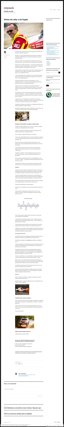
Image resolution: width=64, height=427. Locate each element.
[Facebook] (59, 422)
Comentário (39, 395)
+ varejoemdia (49, 77)
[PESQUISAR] (59, 72)
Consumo (48, 62)
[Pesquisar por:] (52, 72)
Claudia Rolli (6, 54)
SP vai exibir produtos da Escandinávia (52, 54)
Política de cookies (24, 425)
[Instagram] (55, 422)
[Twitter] (57, 422)
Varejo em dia (8, 11)
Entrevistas (5, 56)
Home (51, 9)
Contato (58, 9)
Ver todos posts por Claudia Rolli (23, 375)
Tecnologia (48, 64)
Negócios (48, 61)
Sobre (55, 9)
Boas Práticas (49, 63)
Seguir (47, 85)
